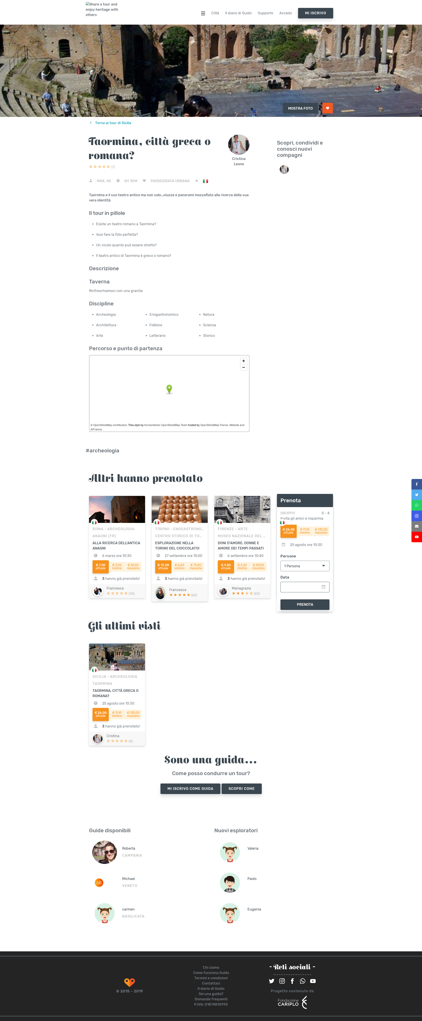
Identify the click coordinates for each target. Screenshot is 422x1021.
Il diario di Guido (211, 989)
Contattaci (211, 983)
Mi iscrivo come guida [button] (190, 789)
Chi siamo (211, 967)
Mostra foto (300, 108)
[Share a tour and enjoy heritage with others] (102, 10)
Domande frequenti (211, 999)
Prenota (305, 604)
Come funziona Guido (211, 973)
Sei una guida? (211, 994)
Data (284, 577)
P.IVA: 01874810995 (211, 1004)
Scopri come (242, 789)
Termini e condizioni (211, 978)
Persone (288, 556)
